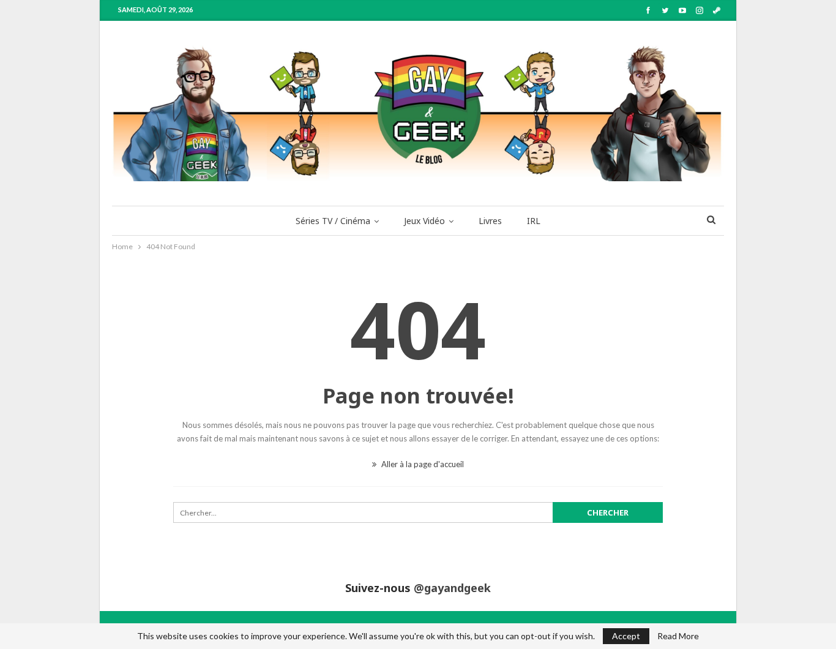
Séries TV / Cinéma (333, 221)
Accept (626, 636)
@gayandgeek (452, 587)
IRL (533, 221)
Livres (490, 221)
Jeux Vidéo (424, 221)
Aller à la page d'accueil (421, 464)
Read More (678, 636)
